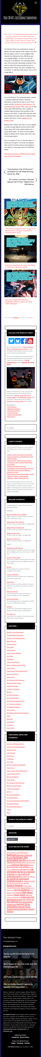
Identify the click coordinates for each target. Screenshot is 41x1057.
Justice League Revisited (14, 414)
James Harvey (8, 34)
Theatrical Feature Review (19, 460)
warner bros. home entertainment (19, 907)
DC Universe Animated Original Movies (18, 801)
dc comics (22, 874)
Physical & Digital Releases (14, 806)
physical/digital (22, 889)
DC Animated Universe (21, 38)
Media (8, 716)
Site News (25, 205)
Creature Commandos (13, 574)
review (31, 890)
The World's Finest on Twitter (19, 349)
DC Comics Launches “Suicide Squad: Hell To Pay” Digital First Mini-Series (20, 181)
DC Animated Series (25, 241)
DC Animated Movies (13, 698)
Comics (21, 203)
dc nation (24, 876)
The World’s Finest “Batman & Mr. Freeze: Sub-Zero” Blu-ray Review (19, 31)
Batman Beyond (11, 641)
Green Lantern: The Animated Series (17, 671)
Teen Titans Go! (11, 614)
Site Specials (10, 722)
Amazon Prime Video (14, 238)
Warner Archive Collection (18, 40)
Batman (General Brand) (15, 202)
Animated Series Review (16, 466)
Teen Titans (10, 656)
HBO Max (26, 883)
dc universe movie (28, 881)
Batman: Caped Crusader (13, 557)
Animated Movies (18, 34)
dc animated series (20, 870)
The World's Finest (10, 941)
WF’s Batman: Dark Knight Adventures (18, 713)
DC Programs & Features (14, 704)
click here (28, 106)
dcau (16, 874)
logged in (16, 317)
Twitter (13, 1043)
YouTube (27, 1043)
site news (27, 892)
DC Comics (17, 205)
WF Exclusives (11, 710)
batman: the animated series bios (21, 861)
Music (8, 812)
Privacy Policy (11, 728)
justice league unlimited (22, 888)
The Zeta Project (11, 644)
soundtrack (10, 895)
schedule (18, 893)
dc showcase (31, 876)
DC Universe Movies (13, 695)
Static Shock (10, 647)
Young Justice (11, 668)
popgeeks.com (7, 1031)
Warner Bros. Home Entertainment (22, 42)
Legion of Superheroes (13, 662)
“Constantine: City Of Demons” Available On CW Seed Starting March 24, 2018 (20, 171)
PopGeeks (9, 401)
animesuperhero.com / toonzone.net (14, 1029)
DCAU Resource (12, 407)
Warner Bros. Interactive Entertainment (19, 245)
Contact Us (15, 1037)
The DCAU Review (12, 413)
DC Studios (16, 277)
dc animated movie (24, 869)
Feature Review (20, 468)
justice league (15, 885)
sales (13, 893)
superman (29, 895)
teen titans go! (28, 899)
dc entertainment (18, 875)
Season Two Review (19, 455)
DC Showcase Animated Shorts (15, 701)
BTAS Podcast (11, 416)
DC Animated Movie (19, 276)
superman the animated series (20, 898)
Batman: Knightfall (19, 274)
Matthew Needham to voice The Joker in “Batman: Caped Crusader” (20, 266)
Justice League (11, 650)
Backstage (10, 719)
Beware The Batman (12, 674)
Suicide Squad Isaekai (12, 599)
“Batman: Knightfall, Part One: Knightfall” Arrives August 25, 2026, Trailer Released (18, 302)
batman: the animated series (17, 859)
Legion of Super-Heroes (13, 774)
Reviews (9, 893)
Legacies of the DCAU (13, 411)
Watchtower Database (13, 409)
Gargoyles (17, 395)
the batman (13, 901)
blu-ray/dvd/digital (22, 867)
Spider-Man (23, 395)
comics (14, 869)
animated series (22, 853)
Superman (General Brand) (14, 897)
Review (31, 38)
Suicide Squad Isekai (12, 686)
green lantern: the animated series (15, 883)
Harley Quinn (10, 582)
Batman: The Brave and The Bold (16, 665)
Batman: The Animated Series (22, 36)
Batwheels (9, 606)
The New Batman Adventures (15, 635)
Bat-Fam (9, 567)
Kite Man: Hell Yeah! (12, 591)
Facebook (20, 1043)
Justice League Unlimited (14, 653)
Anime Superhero (19, 401)
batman (11, 855)
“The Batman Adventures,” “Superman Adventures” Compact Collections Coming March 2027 (20, 231)
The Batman (10, 659)
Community (10, 725)
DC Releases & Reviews (13, 707)
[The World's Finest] (20, 18)
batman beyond (20, 864)
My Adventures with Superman (15, 548)
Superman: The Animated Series (20, 207)
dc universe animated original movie (18, 879)
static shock (19, 894)
